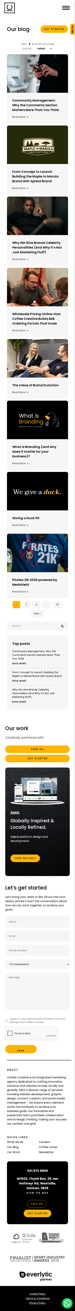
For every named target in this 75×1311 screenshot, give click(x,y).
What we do (15, 1142)
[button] (67, 1303)
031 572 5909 (37, 1171)
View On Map (37, 1193)
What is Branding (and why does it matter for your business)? (34, 451)
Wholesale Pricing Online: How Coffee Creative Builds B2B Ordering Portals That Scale (36, 319)
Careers (44, 1142)
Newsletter (46, 1152)
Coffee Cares (48, 1147)
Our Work (13, 1152)
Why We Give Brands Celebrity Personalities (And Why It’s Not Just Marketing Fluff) (33, 695)
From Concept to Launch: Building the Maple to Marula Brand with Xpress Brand (37, 676)
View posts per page (37, 44)
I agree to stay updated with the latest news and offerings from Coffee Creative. (37, 1020)
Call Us (37, 1203)
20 (57, 604)
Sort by (27, 48)
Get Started (54, 29)
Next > (37, 613)
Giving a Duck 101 (25, 518)
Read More (20, 117)
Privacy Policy (37, 1303)
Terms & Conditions (37, 1298)
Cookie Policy (37, 1294)
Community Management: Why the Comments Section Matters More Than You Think (36, 657)
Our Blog (13, 1147)
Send (21, 1051)
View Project (25, 858)
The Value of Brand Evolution (35, 385)
